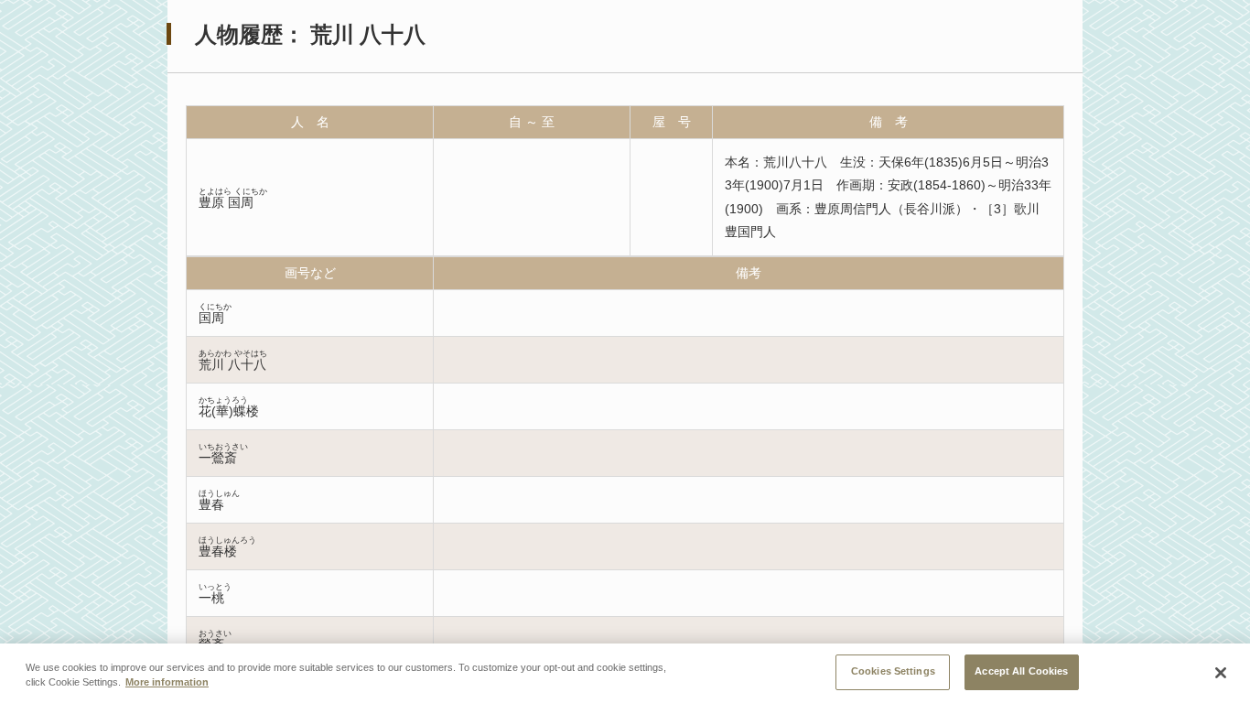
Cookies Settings (893, 670)
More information (167, 682)
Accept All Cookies (1021, 670)
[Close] (1221, 673)
